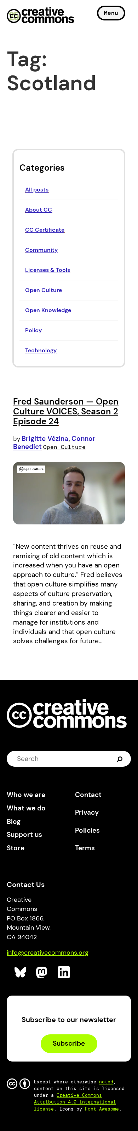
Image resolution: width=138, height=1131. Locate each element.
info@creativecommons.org (47, 952)
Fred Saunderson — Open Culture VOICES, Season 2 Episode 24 (66, 411)
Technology (41, 350)
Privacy (87, 812)
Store (15, 848)
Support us (24, 834)
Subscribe (69, 1043)
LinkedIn (64, 972)
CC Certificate (44, 229)
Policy (33, 330)
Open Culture (43, 290)
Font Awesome (102, 1109)
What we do (26, 808)
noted (106, 1082)
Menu (111, 13)
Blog (14, 821)
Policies (87, 830)
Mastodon (42, 972)
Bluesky (21, 972)
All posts (36, 189)
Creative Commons (40, 16)
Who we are (26, 794)
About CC (38, 209)
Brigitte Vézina (45, 438)
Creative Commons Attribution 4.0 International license (75, 1102)
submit (120, 758)
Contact (88, 794)
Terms (85, 848)
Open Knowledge (48, 310)
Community (41, 250)
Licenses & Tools (47, 270)
